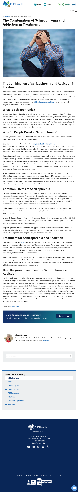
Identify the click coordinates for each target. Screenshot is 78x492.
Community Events (14, 385)
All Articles (11, 404)
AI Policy (37, 475)
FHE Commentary (14, 393)
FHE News (11, 397)
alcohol (23, 242)
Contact (39, 4)
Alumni (10, 382)
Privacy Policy (48, 475)
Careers (49, 4)
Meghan (7, 16)
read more (45, 340)
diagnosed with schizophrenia (44, 144)
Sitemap (59, 475)
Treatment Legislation (16, 401)
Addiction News (14, 306)
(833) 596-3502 (67, 4)
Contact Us (64, 316)
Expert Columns (13, 389)
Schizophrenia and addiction (44, 102)
